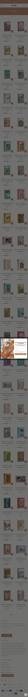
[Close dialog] (26, 339)
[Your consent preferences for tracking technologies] (26, 695)
